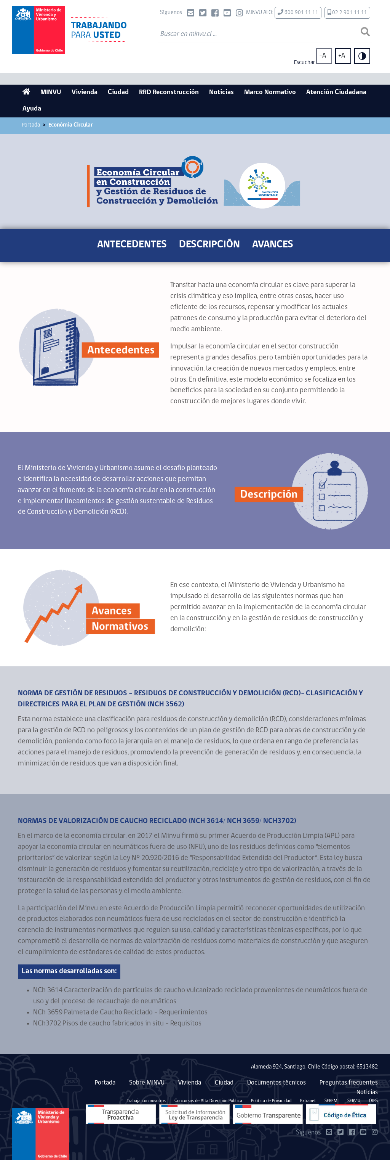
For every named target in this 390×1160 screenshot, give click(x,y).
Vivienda (85, 92)
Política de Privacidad (271, 1101)
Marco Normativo (270, 92)
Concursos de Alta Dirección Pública (208, 1101)
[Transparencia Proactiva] (121, 1114)
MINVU (50, 92)
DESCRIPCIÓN (209, 245)
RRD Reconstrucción (169, 92)
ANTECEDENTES (132, 245)
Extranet (308, 1101)
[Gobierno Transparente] (268, 1114)
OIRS (373, 1101)
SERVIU (353, 1101)
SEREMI (331, 1101)
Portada (31, 125)
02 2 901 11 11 (349, 13)
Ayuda (31, 109)
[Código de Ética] (341, 1114)
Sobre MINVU (147, 1083)
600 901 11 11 (300, 13)
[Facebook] (215, 14)
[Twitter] (202, 14)
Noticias (221, 92)
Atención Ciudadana (336, 92)
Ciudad (118, 92)
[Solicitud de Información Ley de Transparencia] (194, 1114)
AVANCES (272, 245)
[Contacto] (190, 14)
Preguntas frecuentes (349, 1083)
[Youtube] (227, 14)
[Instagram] (239, 14)
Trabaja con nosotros (146, 1101)
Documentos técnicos (276, 1083)
